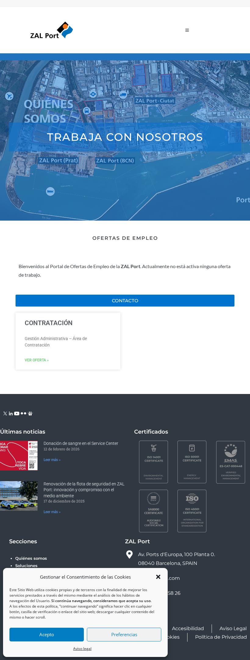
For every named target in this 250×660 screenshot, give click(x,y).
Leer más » (52, 460)
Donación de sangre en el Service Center (81, 443)
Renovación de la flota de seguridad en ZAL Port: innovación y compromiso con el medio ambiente (84, 489)
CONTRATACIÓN (49, 323)
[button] (158, 577)
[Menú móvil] (187, 30)
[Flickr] (23, 413)
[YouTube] (17, 413)
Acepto (46, 634)
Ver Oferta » (37, 360)
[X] (5, 413)
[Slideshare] (30, 413)
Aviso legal (82, 648)
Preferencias (124, 634)
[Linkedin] (11, 413)
